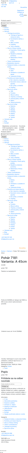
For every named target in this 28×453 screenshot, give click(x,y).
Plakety (12, 113)
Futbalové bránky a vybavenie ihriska (15, 419)
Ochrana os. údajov (10, 404)
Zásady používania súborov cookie (14, 414)
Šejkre (12, 100)
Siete (11, 70)
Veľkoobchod (8, 408)
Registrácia (20, 10)
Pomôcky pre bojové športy (15, 78)
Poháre (12, 115)
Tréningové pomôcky (13, 33)
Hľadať (4, 25)
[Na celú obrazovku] (2, 450)
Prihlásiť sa (20, 12)
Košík (21, 14)
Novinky (6, 29)
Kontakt (6, 123)
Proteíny (12, 93)
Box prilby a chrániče (16, 85)
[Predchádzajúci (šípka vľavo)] (0, 452)
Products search (6, 20)
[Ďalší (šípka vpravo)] (2, 452)
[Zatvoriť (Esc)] (5, 450)
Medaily (12, 110)
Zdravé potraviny (15, 102)
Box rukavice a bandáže (17, 80)
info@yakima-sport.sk (7, 239)
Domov (6, 27)
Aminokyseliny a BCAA (17, 98)
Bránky (12, 69)
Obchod (6, 31)
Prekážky (13, 44)
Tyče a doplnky (15, 46)
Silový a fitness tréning (14, 48)
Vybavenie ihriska (15, 76)
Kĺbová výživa (14, 95)
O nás (6, 399)
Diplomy (12, 106)
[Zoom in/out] (0, 450)
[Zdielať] (4, 450)
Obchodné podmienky (10, 401)
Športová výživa (12, 89)
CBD (11, 91)
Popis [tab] (6, 368)
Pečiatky (13, 111)
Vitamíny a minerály (16, 97)
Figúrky (12, 108)
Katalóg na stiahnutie (10, 406)
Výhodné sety (8, 119)
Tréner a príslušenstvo (13, 61)
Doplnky (12, 87)
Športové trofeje (12, 104)
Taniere (12, 117)
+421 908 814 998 (6, 433)
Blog (5, 121)
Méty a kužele (14, 42)
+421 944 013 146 (6, 237)
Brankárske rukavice (13, 63)
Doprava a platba (9, 403)
